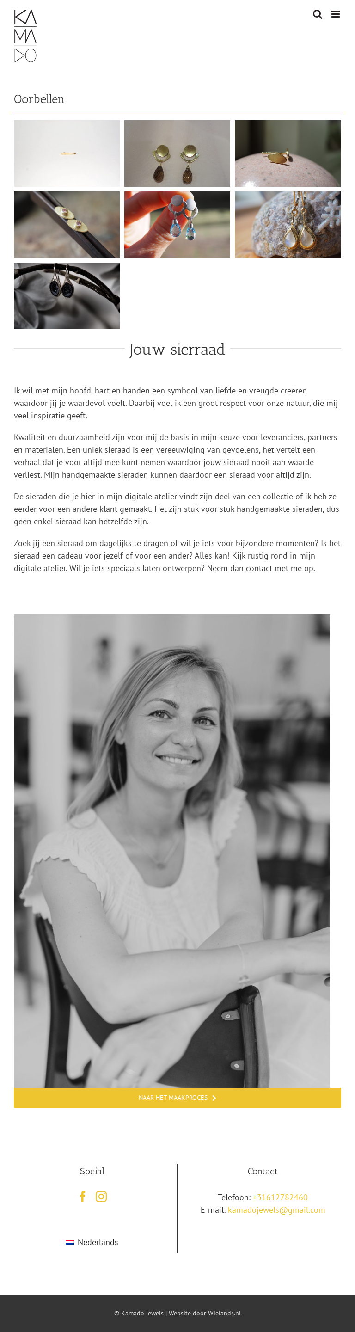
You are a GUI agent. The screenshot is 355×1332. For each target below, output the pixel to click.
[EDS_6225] (172, 618)
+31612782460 (280, 1197)
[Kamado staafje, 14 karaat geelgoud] (67, 126)
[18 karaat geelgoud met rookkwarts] (177, 126)
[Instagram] (101, 1196)
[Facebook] (82, 1196)
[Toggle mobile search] (317, 14)
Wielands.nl (224, 1313)
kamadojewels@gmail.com (276, 1209)
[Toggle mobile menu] (336, 14)
